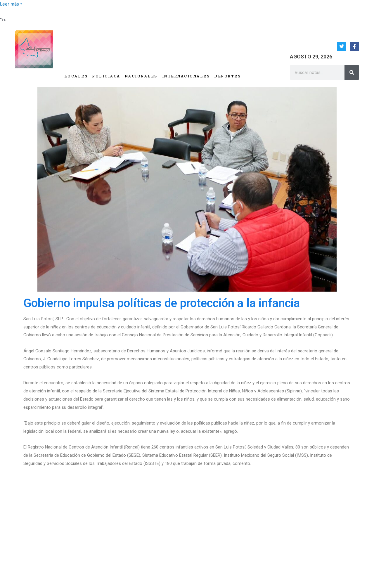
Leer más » (11, 4)
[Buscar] (351, 72)
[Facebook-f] (354, 46)
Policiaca (106, 76)
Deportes (227, 76)
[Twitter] (341, 46)
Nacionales (141, 76)
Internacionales (186, 76)
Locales (76, 76)
